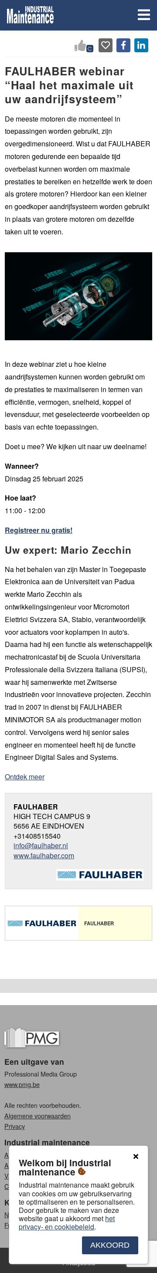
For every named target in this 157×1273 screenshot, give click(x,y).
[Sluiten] (135, 1157)
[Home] (30, 15)
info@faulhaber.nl (41, 845)
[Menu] (142, 15)
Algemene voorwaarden (37, 1115)
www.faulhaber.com (44, 855)
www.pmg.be (22, 1084)
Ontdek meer (24, 777)
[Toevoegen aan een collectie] (106, 45)
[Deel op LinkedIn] (141, 45)
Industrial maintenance (47, 1142)
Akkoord (110, 1245)
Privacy (14, 1126)
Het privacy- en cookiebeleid (67, 1222)
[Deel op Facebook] (123, 45)
